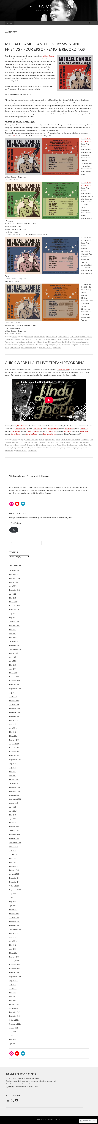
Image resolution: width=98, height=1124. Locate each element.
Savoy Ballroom (36, 448)
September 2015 (15, 842)
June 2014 (12, 898)
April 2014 (12, 906)
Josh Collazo (37, 342)
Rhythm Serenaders (27, 345)
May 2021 (12, 629)
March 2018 (13, 736)
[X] (12, 1100)
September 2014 (15, 890)
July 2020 (12, 657)
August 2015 (13, 846)
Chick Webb (65, 439)
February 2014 (14, 913)
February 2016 (14, 827)
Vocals (14, 336)
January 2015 (14, 874)
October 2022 (14, 610)
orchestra (27, 448)
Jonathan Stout (26, 342)
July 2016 (12, 807)
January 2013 (14, 961)
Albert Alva (84, 431)
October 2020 (14, 645)
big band (48, 439)
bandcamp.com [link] (26, 125)
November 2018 (14, 712)
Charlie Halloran (51, 336)
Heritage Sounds (44, 442)
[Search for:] (90, 23)
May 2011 (12, 1040)
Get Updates (17, 513)
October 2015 (14, 839)
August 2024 (13, 582)
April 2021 (12, 633)
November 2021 (14, 625)
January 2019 (14, 704)
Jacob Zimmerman (77, 339)
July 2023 (12, 594)
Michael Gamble (48, 56)
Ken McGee (16, 431)
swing (46, 345)
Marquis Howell (53, 428)
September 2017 (15, 760)
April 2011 (12, 1044)
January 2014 (14, 917)
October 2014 (14, 886)
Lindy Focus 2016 (63, 369)
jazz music (55, 442)
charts (58, 439)
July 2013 (12, 937)
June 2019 (12, 696)
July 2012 (12, 984)
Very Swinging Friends (28, 347)
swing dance (65, 448)
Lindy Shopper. (45, 493)
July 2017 (12, 767)
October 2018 (14, 716)
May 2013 (12, 945)
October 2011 (14, 1020)
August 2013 (13, 933)
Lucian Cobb (50, 431)
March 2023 (13, 602)
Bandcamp (29, 336)
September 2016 (15, 799)
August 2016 (13, 803)
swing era (74, 448)
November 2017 (14, 752)
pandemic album (84, 342)
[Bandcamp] (23, 504)
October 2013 (14, 925)
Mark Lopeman (22, 426)
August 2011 (13, 1028)
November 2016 (14, 791)
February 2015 (14, 870)
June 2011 (12, 1036)
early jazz (15, 442)
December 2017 (14, 748)
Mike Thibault (10, 1084)
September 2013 (15, 929)
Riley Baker (39, 345)
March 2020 (13, 673)
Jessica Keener (11, 1081)
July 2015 (12, 850)
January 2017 (14, 783)
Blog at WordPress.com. (49, 1120)
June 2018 (12, 728)
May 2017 (12, 771)
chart (53, 439)
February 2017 (14, 779)
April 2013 (12, 949)
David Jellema (26, 339)
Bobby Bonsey (11, 1078)
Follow (14, 530)
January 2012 (14, 1008)
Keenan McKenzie (49, 342)
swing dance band (63, 345)
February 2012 (14, 1004)
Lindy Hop (65, 445)
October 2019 (14, 685)
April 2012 (12, 996)
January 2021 (14, 641)
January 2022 (14, 622)
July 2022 (12, 614)
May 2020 (12, 665)
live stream (74, 445)
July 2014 (12, 894)
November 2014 (14, 882)
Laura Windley (47, 445)
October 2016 (14, 795)
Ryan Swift (10, 1087)
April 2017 (12, 775)
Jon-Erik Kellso (33, 431)
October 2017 (14, 756)
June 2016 (12, 811)
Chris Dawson (74, 336)
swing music (82, 448)
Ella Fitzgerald (25, 442)
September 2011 (15, 1024)
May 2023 (12, 598)
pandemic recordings (12, 345)
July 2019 (12, 693)
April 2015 (12, 862)
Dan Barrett (67, 431)
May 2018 (12, 732)
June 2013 (12, 941)
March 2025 (13, 574)
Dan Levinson (15, 339)
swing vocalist (15, 347)
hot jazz (53, 339)
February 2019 (14, 700)
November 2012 (14, 969)
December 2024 (14, 578)
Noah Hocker (72, 342)
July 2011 (12, 1032)
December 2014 (14, 878)
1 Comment (57, 347)
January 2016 (14, 831)
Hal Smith (46, 339)
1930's (27, 439)
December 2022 (14, 606)
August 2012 (13, 981)
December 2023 (14, 590)
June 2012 (12, 988)
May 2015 (12, 858)
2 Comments (32, 450)
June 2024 (12, 586)
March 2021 (13, 637)
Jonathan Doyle (31, 434)
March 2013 (13, 953)
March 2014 (13, 910)
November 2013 (14, 921)
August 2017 (13, 764)
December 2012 (14, 965)
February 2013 (14, 957)
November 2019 (14, 681)
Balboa (41, 439)
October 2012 (14, 973)
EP (33, 339)
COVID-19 (83, 336)
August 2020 (13, 653)
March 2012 (13, 1000)
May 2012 (12, 992)
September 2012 (15, 977)
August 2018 (13, 720)
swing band (52, 345)
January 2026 (14, 570)
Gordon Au (38, 339)
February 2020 (14, 677)
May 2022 (12, 618)
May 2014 (12, 902)
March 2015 (13, 866)
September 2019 (15, 689)
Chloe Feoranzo (63, 336)
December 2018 (14, 708)
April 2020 (12, 669)
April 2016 (12, 819)
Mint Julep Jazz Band (26, 490)
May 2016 (12, 815)
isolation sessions (63, 339)
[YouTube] (17, 504)
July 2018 (12, 724)
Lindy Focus (57, 445)
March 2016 (13, 823)
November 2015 (14, 835)
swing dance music (77, 345)
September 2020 (15, 649)
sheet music (47, 448)
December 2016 (14, 787)
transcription (9, 450)
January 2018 (14, 744)
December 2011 (14, 1012)
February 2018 (14, 740)
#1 (14, 136)
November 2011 (14, 1016)
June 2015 (12, 854)
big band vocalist (39, 336)
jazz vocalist (15, 342)
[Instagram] (11, 504)
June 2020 (12, 661)
